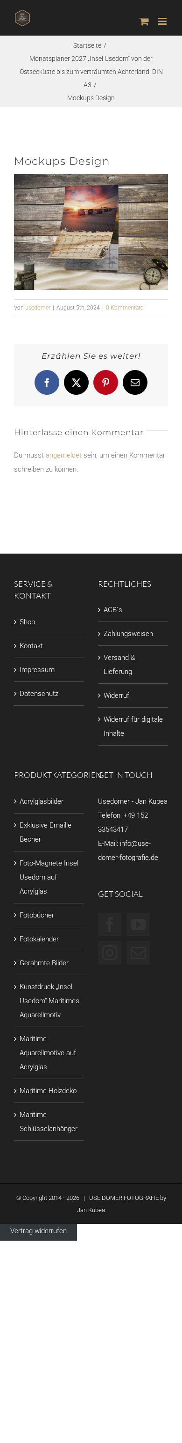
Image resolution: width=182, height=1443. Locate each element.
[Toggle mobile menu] (163, 21)
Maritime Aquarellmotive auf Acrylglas (48, 1053)
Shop (27, 622)
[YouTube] (138, 924)
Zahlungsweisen (128, 633)
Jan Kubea (91, 1210)
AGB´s (113, 610)
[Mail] (138, 952)
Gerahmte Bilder (44, 963)
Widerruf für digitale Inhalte (133, 726)
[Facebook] (109, 924)
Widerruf (116, 695)
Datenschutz (39, 693)
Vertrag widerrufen (38, 1231)
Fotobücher (37, 915)
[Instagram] (109, 952)
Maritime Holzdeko (48, 1091)
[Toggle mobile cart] (144, 21)
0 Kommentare (124, 307)
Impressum (37, 670)
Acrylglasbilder (41, 801)
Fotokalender (39, 939)
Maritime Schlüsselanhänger (48, 1121)
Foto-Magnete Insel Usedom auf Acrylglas (49, 877)
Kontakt (31, 646)
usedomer (37, 307)
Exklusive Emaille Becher (45, 832)
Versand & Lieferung (119, 664)
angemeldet (64, 455)
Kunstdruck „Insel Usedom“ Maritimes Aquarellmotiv (49, 1001)
